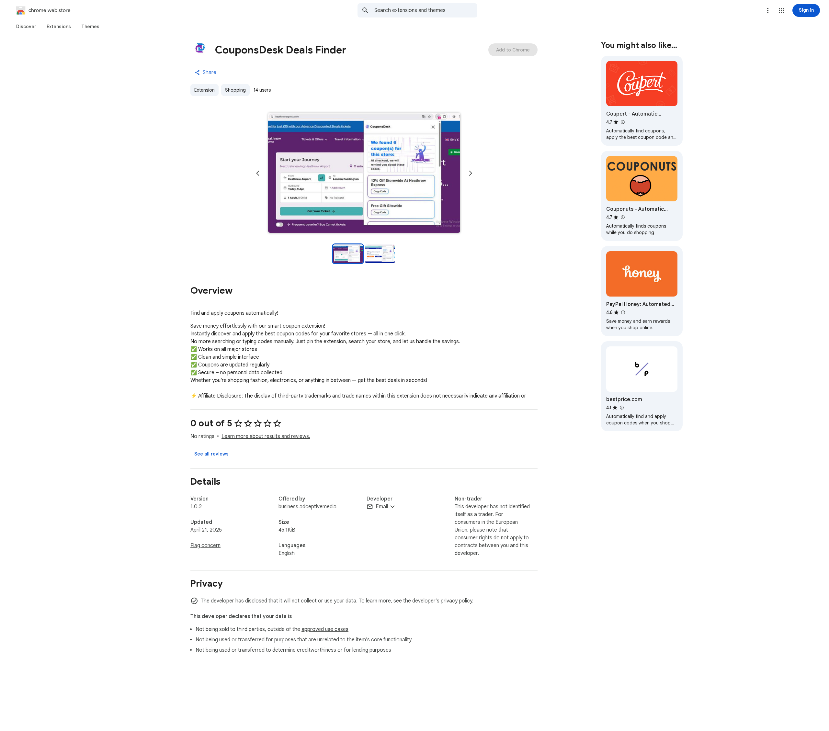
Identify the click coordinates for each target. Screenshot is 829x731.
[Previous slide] (257, 173)
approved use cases (324, 629)
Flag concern (205, 545)
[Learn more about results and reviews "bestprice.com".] (621, 407)
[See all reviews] (211, 454)
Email (382, 506)
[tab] (26, 26)
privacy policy (456, 601)
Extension (204, 90)
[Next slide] (470, 173)
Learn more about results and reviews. (265, 436)
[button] (781, 10)
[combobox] (425, 10)
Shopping (235, 90)
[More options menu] (767, 10)
